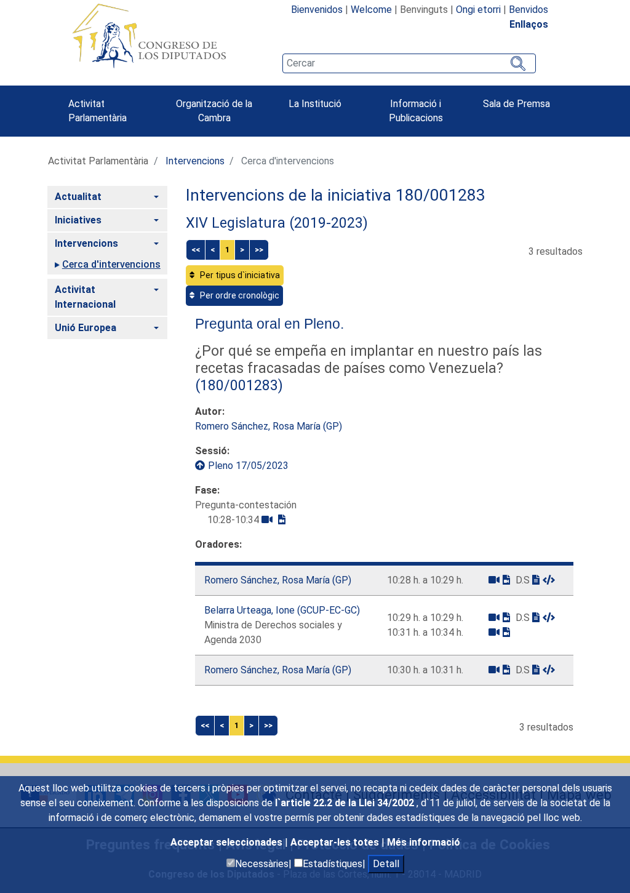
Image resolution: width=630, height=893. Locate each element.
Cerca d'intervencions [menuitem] (111, 264)
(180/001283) (239, 385)
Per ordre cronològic (238, 295)
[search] (409, 63)
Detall (386, 864)
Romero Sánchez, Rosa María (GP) (268, 426)
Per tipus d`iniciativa (239, 275)
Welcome (371, 9)
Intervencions (195, 161)
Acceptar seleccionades (227, 842)
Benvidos (528, 9)
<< (195, 249)
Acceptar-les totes (335, 842)
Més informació (423, 842)
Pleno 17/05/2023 (248, 465)
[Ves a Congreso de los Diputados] (149, 36)
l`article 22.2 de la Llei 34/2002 (346, 803)
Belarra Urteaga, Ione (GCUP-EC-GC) (282, 610)
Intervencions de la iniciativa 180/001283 (335, 195)
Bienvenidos (317, 9)
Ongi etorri (478, 9)
